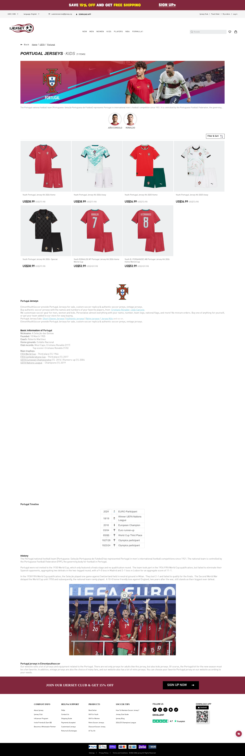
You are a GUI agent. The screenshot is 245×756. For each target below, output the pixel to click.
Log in (235, 14)
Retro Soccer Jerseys (96, 723)
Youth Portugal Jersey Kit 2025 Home (141, 195)
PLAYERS (118, 31)
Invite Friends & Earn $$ (43, 723)
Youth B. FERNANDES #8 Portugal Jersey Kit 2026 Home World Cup (147, 260)
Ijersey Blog (120, 718)
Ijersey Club (204, 14)
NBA (127, 31)
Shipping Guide (66, 718)
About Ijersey (38, 710)
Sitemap (92, 753)
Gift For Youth (93, 714)
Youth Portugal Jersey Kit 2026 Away (90, 195)
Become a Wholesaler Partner (45, 727)
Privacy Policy (103, 753)
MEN (91, 31)
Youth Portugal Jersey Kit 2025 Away (192, 195)
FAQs (63, 710)
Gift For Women (94, 718)
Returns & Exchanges (69, 731)
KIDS (109, 31)
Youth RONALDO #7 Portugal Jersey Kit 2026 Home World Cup (96, 260)
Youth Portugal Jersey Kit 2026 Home (39, 195)
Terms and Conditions (120, 753)
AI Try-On (92, 731)
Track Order (215, 14)
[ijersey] (22, 28)
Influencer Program (41, 718)
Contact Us (65, 714)
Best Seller (93, 710)
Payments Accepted (68, 723)
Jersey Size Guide (122, 714)
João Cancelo (115, 128)
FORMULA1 (137, 31)
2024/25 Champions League (126, 723)
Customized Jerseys (68, 727)
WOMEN (100, 31)
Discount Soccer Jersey (97, 727)
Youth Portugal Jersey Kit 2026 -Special (40, 259)
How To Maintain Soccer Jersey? (127, 710)
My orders (226, 14)
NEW (84, 31)
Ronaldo (130, 128)
